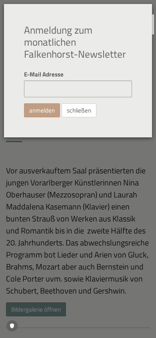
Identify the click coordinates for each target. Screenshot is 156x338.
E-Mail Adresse (44, 74)
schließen (79, 110)
